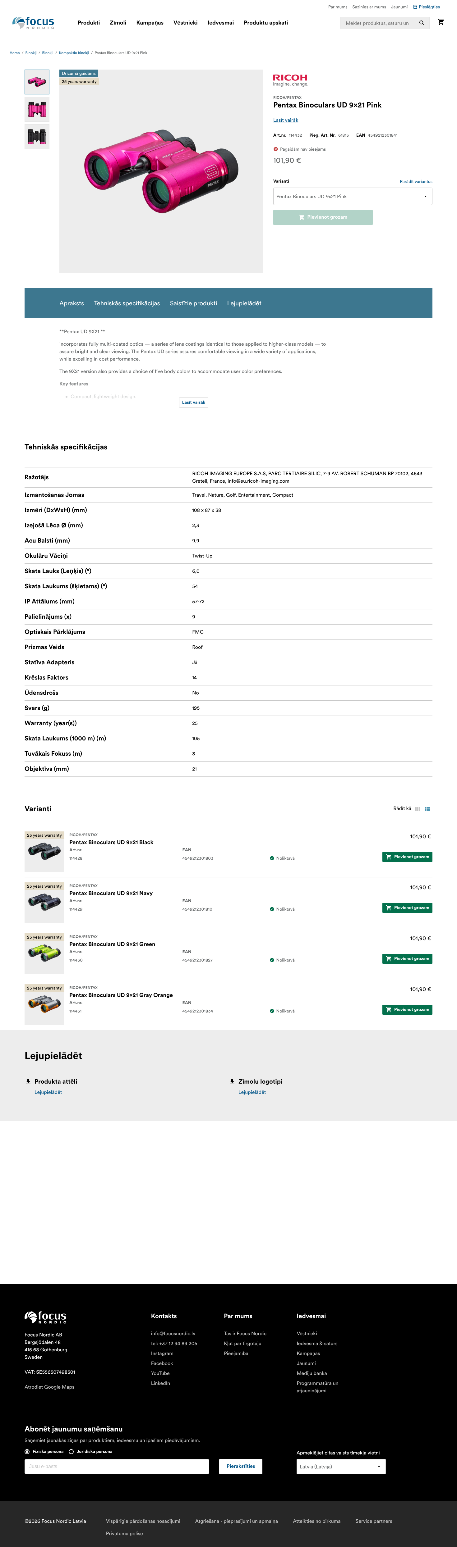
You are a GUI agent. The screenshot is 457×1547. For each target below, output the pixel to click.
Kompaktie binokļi (74, 53)
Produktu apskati (266, 23)
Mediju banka (312, 1373)
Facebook (162, 1363)
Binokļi (31, 53)
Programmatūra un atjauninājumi (317, 1387)
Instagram (162, 1353)
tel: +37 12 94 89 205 (174, 1343)
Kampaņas (150, 23)
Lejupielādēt (48, 1092)
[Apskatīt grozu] (441, 22)
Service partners (374, 1521)
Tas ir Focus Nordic (245, 1334)
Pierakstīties (241, 1466)
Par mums (338, 7)
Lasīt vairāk (285, 120)
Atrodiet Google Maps (49, 1387)
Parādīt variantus (416, 181)
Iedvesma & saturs (317, 1343)
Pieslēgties (429, 7)
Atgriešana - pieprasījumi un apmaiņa (236, 1521)
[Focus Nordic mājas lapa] (33, 23)
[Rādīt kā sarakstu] (427, 809)
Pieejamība (236, 1353)
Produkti (89, 23)
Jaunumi (399, 7)
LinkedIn (160, 1383)
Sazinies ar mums (369, 7)
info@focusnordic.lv (173, 1334)
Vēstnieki (185, 23)
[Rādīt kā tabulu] (417, 809)
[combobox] (385, 23)
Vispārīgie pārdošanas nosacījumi (143, 1521)
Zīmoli (118, 23)
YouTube (160, 1373)
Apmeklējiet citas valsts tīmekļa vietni (338, 1453)
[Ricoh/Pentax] (290, 81)
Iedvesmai (221, 23)
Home (15, 53)
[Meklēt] (422, 23)
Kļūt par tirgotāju (242, 1343)
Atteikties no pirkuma (316, 1521)
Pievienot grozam (327, 217)
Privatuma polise (124, 1534)
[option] (37, 82)
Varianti (281, 181)
